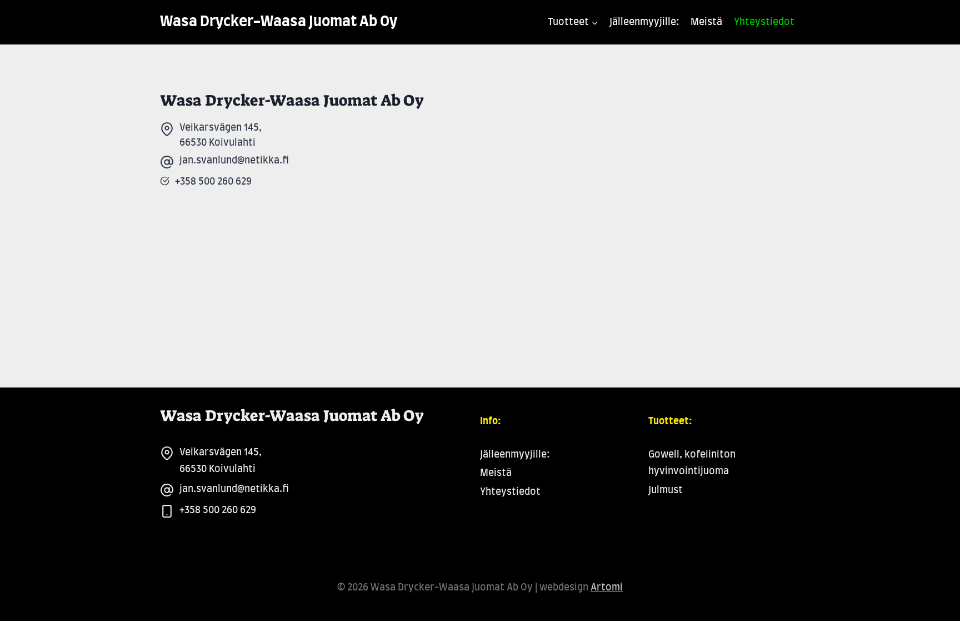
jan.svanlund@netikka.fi (234, 489)
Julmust (665, 490)
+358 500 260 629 (217, 510)
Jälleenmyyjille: (644, 22)
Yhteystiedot (764, 22)
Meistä (706, 22)
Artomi (607, 587)
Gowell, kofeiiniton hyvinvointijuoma (692, 463)
